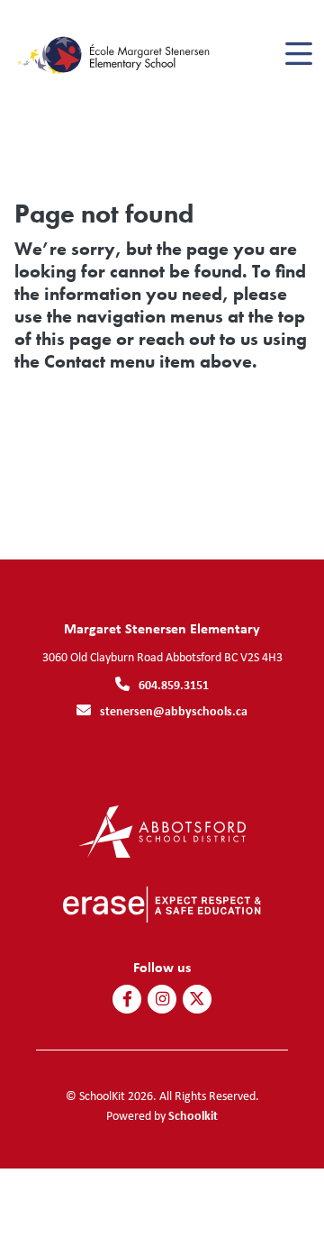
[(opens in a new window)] (162, 830)
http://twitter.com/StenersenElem (197, 999)
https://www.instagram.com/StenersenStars (162, 999)
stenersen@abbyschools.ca (174, 710)
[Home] (115, 54)
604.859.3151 (174, 684)
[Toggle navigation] (297, 54)
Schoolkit (193, 1114)
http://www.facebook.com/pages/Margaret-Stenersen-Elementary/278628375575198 (127, 999)
